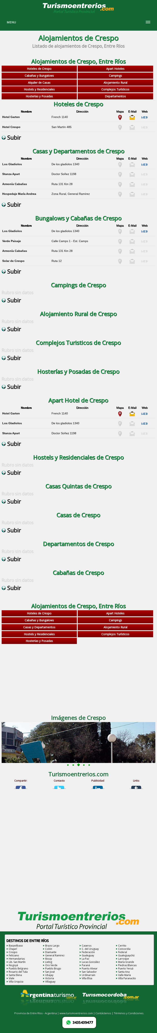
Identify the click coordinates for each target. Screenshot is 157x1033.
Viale (11, 978)
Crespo (13, 952)
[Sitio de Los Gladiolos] (144, 166)
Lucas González (91, 962)
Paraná (86, 965)
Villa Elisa (87, 978)
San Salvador (89, 972)
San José (50, 972)
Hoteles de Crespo (39, 69)
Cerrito (122, 945)
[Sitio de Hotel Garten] (144, 119)
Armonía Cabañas (14, 184)
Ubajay (49, 975)
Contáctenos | (104, 1013)
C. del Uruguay (90, 949)
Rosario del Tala (18, 972)
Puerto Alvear (90, 968)
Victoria (49, 978)
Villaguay (50, 981)
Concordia (124, 949)
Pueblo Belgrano (18, 968)
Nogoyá (13, 965)
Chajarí (13, 949)
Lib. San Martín (17, 962)
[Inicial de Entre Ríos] (78, 13)
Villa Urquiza (16, 981)
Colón (48, 949)
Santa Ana (124, 972)
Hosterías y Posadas (39, 96)
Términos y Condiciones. (129, 1013)
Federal (122, 952)
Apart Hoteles (115, 69)
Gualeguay (88, 955)
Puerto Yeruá (125, 968)
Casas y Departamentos (39, 627)
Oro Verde (51, 965)
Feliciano (14, 955)
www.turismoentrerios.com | (77, 1013)
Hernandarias (17, 958)
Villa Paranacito (127, 978)
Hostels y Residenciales (39, 89)
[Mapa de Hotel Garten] (120, 119)
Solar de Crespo (13, 260)
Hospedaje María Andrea (19, 193)
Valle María (124, 975)
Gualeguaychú (126, 955)
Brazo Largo (52, 945)
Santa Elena (15, 975)
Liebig (48, 962)
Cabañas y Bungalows (39, 75)
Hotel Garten (11, 117)
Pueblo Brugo (53, 968)
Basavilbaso (16, 945)
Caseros (86, 945)
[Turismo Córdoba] (110, 1009)
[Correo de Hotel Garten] (132, 119)
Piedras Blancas (127, 965)
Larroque (123, 958)
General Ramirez (54, 955)
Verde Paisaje (11, 241)
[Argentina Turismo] (48, 1009)
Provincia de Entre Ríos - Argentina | (36, 1013)
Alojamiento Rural (115, 82)
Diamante (50, 952)
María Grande (126, 962)
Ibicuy (48, 958)
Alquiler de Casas (39, 82)
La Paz (85, 958)
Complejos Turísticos (115, 89)
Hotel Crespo (11, 127)
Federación (88, 952)
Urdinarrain (88, 975)
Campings (115, 75)
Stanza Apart (11, 174)
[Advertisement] (79, 678)
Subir (13, 137)
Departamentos (115, 96)
